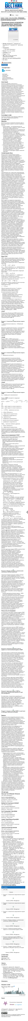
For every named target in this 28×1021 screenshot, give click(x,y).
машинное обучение (6, 116)
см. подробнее (18, 1004)
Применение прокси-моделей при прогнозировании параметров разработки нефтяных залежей (13, 19)
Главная (2, 17)
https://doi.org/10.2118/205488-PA (12, 883)
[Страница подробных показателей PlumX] (5, 1003)
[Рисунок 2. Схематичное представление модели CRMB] (13, 351)
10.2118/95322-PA (7, 854)
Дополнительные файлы (7, 78)
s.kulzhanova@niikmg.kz (9, 832)
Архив (17, 15)
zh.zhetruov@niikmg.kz (9, 797)
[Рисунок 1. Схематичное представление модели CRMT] (13, 320)
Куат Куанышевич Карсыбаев (9, 811)
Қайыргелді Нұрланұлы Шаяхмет (10, 803)
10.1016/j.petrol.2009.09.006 (13, 860)
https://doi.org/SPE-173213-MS (14, 877)
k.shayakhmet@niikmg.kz (9, 806)
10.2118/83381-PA (12, 849)
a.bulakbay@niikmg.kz (9, 822)
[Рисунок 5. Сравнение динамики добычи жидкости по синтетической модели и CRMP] (13, 647)
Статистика (4, 80)
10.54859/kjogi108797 (8, 972)
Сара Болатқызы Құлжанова (9, 827)
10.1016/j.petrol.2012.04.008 (9, 865)
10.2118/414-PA (18, 845)
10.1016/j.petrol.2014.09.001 (9, 871)
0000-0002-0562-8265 (11, 798)
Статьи (8, 54)
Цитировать (4, 64)
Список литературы (6, 77)
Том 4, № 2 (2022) (13, 17)
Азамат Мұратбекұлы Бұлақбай (10, 819)
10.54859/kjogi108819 (12, 977)
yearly (24, 994)
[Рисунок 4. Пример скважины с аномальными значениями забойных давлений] (13, 569)
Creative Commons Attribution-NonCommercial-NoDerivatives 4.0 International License (13, 1015)
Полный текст (5, 75)
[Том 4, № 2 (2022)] (13, 41)
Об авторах (4, 76)
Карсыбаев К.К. (6, 44)
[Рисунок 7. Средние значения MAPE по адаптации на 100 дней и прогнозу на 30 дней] (13, 710)
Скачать (11, 892)
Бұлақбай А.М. (14, 44)
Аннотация (4, 74)
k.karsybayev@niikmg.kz (9, 814)
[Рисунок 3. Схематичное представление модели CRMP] (13, 391)
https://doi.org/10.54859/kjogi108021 (13, 58)
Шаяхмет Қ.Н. (17, 43)
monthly (20, 994)
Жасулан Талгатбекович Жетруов (10, 794)
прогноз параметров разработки (11, 117)
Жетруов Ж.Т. (10, 43)
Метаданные (16, 900)
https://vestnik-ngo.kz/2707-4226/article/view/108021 (10, 56)
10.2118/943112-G (13, 840)
